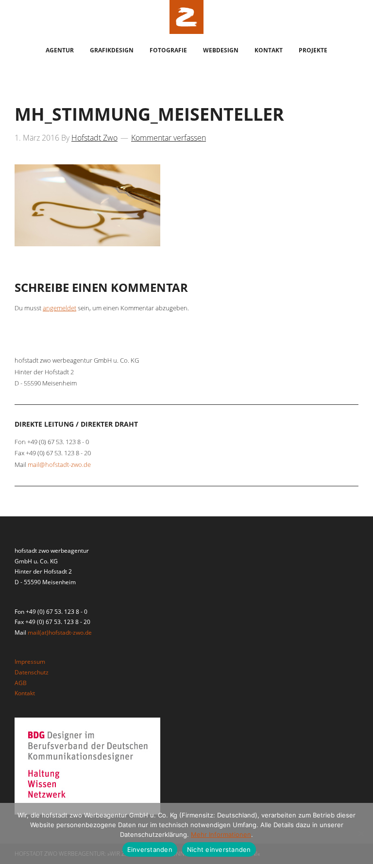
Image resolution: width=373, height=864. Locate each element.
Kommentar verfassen (168, 137)
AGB (21, 683)
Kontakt (25, 693)
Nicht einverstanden (219, 849)
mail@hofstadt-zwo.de (59, 464)
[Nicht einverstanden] (361, 833)
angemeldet (59, 308)
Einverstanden (149, 849)
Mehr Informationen (221, 834)
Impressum (30, 661)
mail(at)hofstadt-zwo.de (60, 632)
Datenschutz (32, 672)
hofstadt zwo (186, 17)
